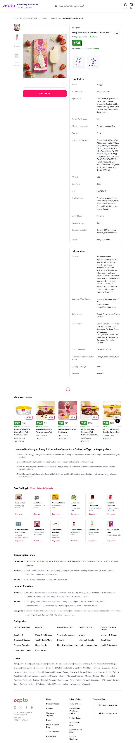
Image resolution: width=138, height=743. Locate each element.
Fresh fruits (115, 611)
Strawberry (39, 592)
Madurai (53, 676)
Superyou (62, 606)
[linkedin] (34, 707)
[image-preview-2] (17, 46)
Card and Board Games (92, 561)
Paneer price (69, 615)
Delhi (58, 668)
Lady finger (95, 592)
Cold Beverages (69, 561)
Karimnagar (92, 672)
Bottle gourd (83, 592)
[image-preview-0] (17, 27)
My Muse (36, 602)
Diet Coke (29, 574)
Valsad (50, 684)
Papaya (60, 596)
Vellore (66, 684)
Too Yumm (61, 602)
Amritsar (43, 664)
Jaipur (65, 672)
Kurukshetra (24, 676)
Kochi (108, 672)
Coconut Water (106, 570)
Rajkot (78, 680)
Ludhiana (45, 676)
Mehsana (71, 676)
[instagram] (16, 707)
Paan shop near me (78, 611)
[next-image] (63, 84)
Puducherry (63, 680)
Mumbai (79, 676)
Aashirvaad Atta (48, 602)
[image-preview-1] (17, 37)
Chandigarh (87, 664)
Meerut (62, 676)
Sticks (44, 18)
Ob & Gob (29, 580)
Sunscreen (41, 561)
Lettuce (85, 596)
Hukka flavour (63, 611)
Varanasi (57, 684)
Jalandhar (74, 672)
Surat (16, 684)
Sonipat (116, 680)
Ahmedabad (24, 664)
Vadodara (41, 684)
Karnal (101, 672)
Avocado (29, 592)
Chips (47, 611)
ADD (28, 417)
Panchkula (27, 680)
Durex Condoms (74, 606)
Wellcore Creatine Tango (48, 570)
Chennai (17, 668)
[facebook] (28, 707)
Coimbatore (27, 668)
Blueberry (51, 596)
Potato (105, 592)
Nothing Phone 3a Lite (70, 570)
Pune (72, 680)
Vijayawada (75, 684)
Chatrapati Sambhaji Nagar (105, 664)
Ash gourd (72, 592)
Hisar (25, 672)
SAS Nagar (106, 680)
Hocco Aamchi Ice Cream (46, 574)
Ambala (34, 664)
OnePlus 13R (30, 570)
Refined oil (46, 615)
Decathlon (62, 580)
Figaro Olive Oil (79, 602)
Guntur (97, 668)
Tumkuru (23, 684)
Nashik (104, 676)
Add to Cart (45, 93)
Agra (16, 664)
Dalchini (28, 596)
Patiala (44, 680)
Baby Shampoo (110, 561)
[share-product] (117, 32)
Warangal (86, 684)
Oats (79, 561)
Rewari (86, 680)
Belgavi (59, 664)
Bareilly (51, 664)
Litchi (83, 570)
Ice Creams (30, 561)
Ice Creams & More (30, 18)
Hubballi (39, 672)
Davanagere (39, 668)
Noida (111, 676)
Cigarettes (38, 611)
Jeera (67, 596)
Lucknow (35, 676)
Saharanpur (95, 680)
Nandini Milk (93, 602)
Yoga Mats (29, 565)
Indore (58, 672)
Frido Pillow (40, 580)
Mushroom (75, 596)
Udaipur (32, 684)
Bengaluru (68, 664)
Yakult (28, 602)
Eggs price (92, 611)
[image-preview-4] (17, 65)
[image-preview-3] (17, 56)
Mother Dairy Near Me (34, 606)
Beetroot (62, 592)
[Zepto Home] (9, 6)
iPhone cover (93, 570)
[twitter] (22, 707)
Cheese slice (104, 611)
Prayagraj (52, 680)
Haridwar (17, 672)
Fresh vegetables (32, 615)
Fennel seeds (39, 596)
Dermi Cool (51, 580)
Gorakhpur (87, 668)
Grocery (28, 611)
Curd (53, 611)
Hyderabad (49, 672)
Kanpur (83, 672)
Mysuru (88, 676)
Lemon (112, 592)
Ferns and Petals (90, 606)
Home (16, 18)
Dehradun (50, 668)
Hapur (114, 668)
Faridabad (67, 668)
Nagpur (96, 676)
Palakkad (17, 680)
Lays (69, 602)
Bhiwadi (77, 664)
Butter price (57, 615)
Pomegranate (51, 592)
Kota (16, 676)
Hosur (31, 672)
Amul (102, 602)
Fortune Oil (51, 606)
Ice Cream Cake (54, 561)
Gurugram (106, 668)
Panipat (36, 680)
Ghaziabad (77, 668)
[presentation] (21, 18)
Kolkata (116, 672)
